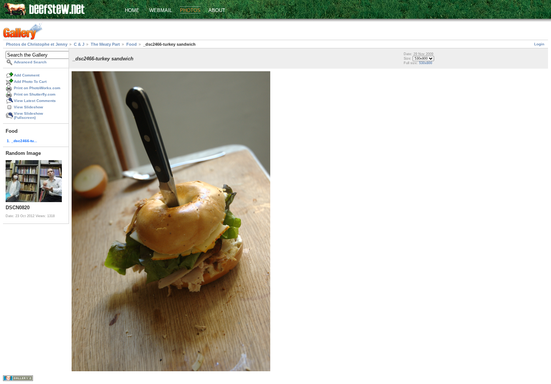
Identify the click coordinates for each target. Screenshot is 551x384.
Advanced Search (30, 62)
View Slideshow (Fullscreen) (28, 115)
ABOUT (216, 10)
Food (131, 44)
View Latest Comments (35, 101)
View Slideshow (28, 107)
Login (539, 44)
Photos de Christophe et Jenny (36, 44)
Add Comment (26, 75)
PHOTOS (190, 10)
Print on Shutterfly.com (34, 94)
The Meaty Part (105, 44)
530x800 (425, 63)
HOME (132, 10)
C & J (79, 44)
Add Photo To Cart (30, 82)
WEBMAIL (160, 10)
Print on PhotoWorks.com (37, 88)
